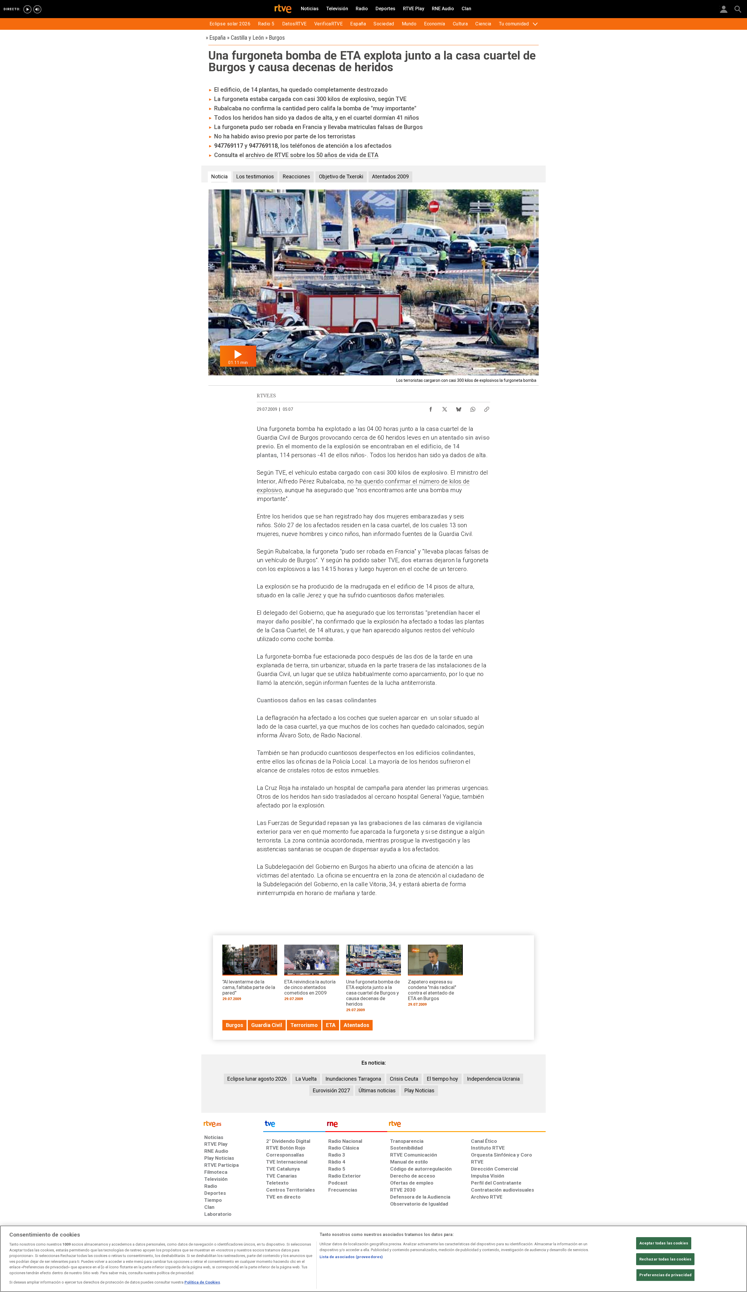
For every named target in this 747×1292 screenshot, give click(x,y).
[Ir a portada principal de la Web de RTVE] (232, 1123)
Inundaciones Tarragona (353, 1079)
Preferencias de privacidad (665, 1275)
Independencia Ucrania (493, 1079)
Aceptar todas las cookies (663, 1243)
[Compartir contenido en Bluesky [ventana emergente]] (459, 407)
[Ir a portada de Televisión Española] (294, 1125)
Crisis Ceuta (404, 1079)
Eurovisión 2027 (331, 1090)
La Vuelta (306, 1079)
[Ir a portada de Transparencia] (466, 1125)
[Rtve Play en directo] (27, 9)
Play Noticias (419, 1090)
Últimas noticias (377, 1090)
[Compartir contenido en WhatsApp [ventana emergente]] (473, 407)
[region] (373, 1258)
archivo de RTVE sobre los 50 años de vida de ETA (311, 155)
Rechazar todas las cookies (665, 1259)
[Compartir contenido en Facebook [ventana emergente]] (431, 407)
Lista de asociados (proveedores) (351, 1257)
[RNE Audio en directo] (37, 9)
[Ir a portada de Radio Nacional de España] (356, 1125)
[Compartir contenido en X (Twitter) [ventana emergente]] (445, 407)
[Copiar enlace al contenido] (487, 407)
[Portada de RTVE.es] (283, 9)
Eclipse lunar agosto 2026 (257, 1079)
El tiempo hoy (442, 1079)
